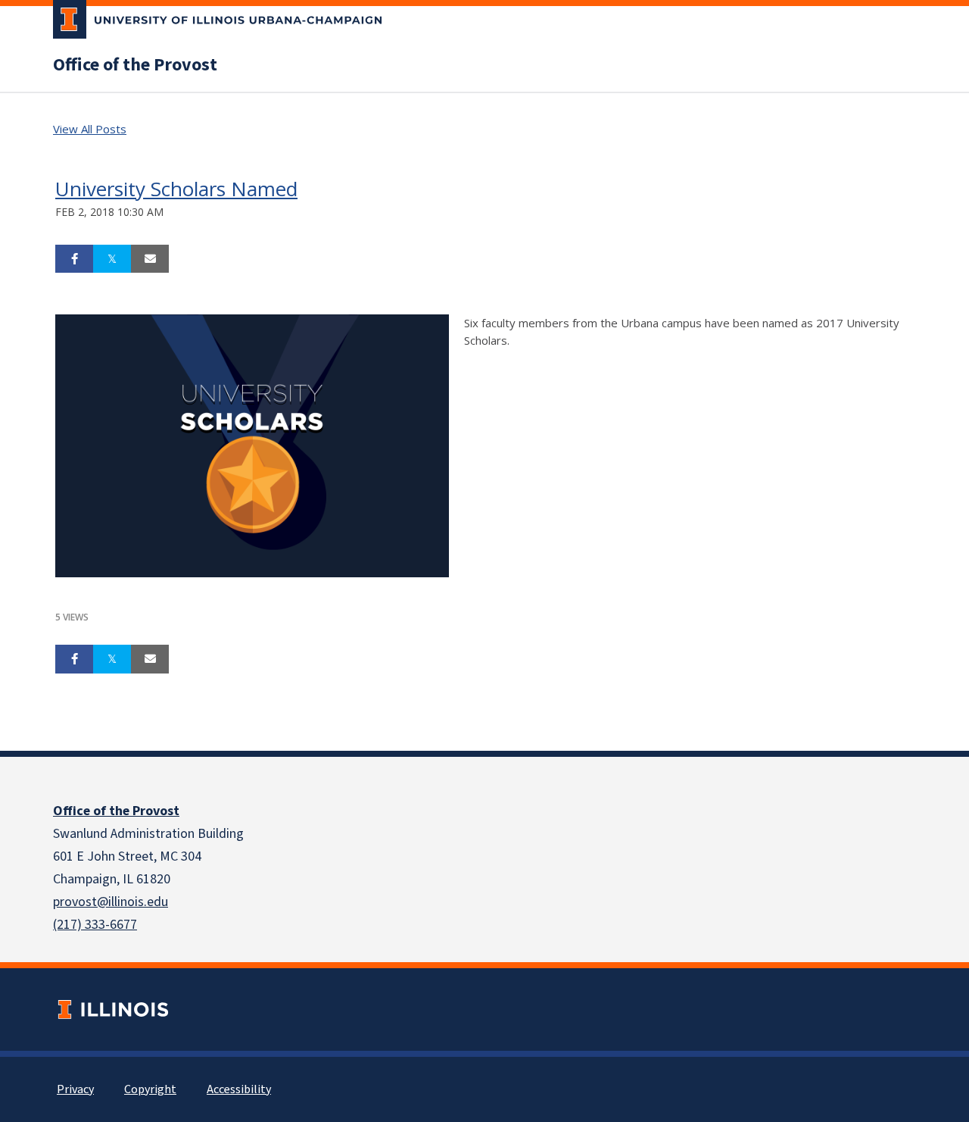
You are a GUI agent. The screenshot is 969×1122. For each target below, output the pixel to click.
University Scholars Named (176, 188)
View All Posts (89, 128)
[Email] (150, 259)
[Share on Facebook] (74, 259)
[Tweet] (112, 259)
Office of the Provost (135, 65)
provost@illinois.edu (110, 901)
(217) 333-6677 (95, 924)
